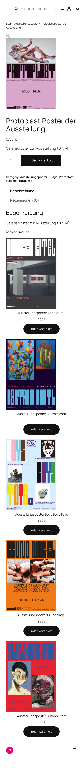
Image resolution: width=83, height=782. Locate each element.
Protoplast (66, 177)
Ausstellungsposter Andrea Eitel (41, 313)
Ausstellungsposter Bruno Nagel (41, 615)
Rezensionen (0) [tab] (24, 200)
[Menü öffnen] (62, 8)
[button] (8, 35)
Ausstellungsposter (26, 23)
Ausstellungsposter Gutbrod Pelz (41, 716)
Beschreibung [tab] (22, 190)
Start (9, 23)
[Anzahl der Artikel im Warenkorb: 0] (77, 9)
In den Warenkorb (41, 160)
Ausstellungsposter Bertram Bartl (41, 414)
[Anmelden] (69, 9)
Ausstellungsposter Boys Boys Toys (41, 514)
